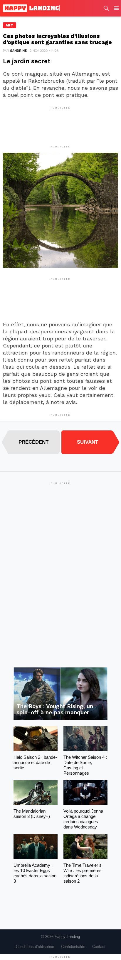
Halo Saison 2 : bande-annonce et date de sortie (35, 762)
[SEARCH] (106, 8)
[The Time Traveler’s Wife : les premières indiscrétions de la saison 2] (85, 846)
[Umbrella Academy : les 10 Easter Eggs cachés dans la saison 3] (36, 846)
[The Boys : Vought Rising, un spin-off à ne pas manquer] (60, 693)
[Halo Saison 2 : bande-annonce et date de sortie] (36, 738)
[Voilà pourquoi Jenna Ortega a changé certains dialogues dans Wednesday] (85, 792)
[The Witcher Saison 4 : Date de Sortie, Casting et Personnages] (85, 738)
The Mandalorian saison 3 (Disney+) (32, 813)
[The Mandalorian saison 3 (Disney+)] (36, 792)
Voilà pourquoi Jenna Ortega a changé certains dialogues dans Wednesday (83, 818)
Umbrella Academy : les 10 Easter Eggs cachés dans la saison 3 (35, 873)
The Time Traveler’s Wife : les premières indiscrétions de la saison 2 (82, 873)
